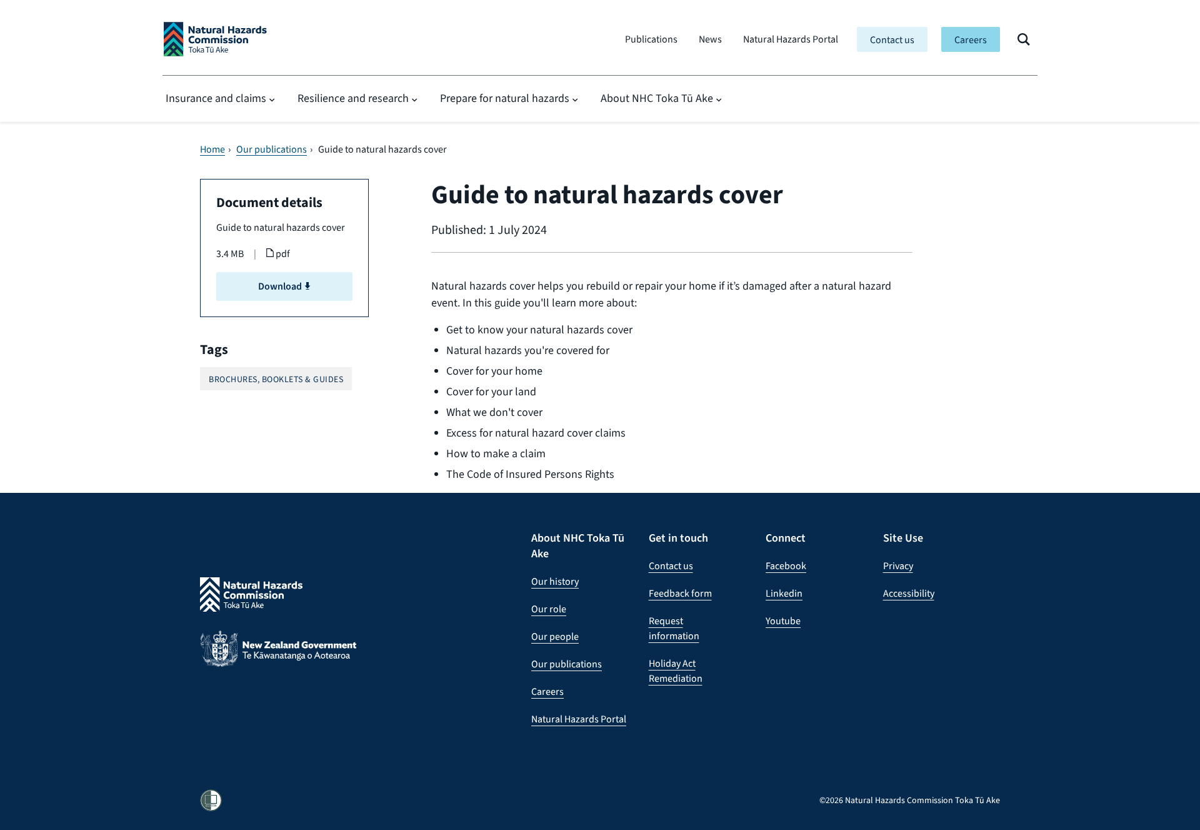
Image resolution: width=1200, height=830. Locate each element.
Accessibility (908, 593)
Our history (555, 581)
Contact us (892, 39)
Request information (674, 628)
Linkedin (784, 593)
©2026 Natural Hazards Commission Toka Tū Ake (909, 800)
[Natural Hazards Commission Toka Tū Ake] (215, 39)
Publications (651, 39)
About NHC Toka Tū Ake (657, 98)
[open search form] (1023, 39)
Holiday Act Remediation (675, 671)
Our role (548, 608)
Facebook (786, 565)
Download (281, 286)
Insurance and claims (216, 98)
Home (212, 149)
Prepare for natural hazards (504, 98)
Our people (555, 636)
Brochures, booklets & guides (276, 379)
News (710, 39)
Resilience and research (353, 98)
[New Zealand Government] (278, 658)
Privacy (898, 565)
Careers (970, 39)
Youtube (783, 620)
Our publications (271, 149)
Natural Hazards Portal (790, 39)
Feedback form (680, 593)
